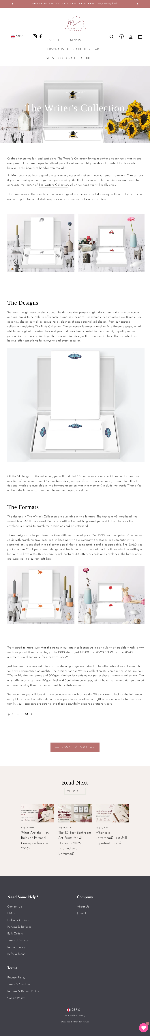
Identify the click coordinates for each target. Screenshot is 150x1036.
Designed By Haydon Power (75, 1022)
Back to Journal (77, 747)
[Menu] (121, 36)
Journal (79, 92)
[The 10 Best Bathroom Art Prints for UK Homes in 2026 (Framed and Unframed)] (75, 813)
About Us (88, 58)
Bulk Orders (15, 933)
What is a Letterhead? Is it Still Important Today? (111, 838)
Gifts (50, 58)
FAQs (11, 913)
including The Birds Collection (41, 326)
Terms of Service (18, 940)
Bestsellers (55, 40)
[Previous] (12, 4)
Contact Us (14, 906)
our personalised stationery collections (113, 675)
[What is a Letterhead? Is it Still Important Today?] (112, 813)
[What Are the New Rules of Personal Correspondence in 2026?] (37, 813)
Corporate (67, 58)
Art (98, 49)
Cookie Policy (16, 998)
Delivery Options (18, 920)
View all (75, 791)
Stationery (81, 49)
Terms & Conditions (20, 984)
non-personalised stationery (91, 194)
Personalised (57, 49)
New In (75, 40)
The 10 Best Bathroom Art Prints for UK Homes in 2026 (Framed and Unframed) (74, 843)
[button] (143, 1027)
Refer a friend (16, 954)
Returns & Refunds (19, 926)
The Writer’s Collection (53, 184)
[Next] (137, 4)
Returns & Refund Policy (23, 991)
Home (68, 92)
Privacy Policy (16, 977)
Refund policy (16, 947)
